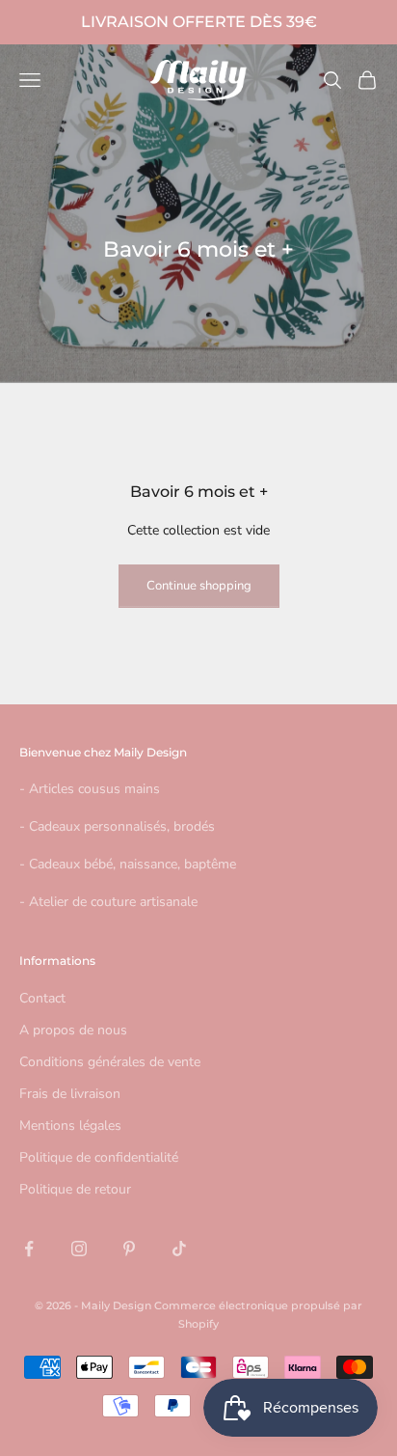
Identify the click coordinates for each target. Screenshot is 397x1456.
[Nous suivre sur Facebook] (29, 1248)
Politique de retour (75, 1189)
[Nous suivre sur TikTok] (179, 1248)
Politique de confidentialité (98, 1157)
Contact (42, 998)
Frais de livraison (69, 1094)
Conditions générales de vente (109, 1062)
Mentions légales (70, 1125)
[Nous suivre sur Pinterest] (129, 1248)
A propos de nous (73, 1030)
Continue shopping (198, 585)
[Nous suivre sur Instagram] (79, 1248)
